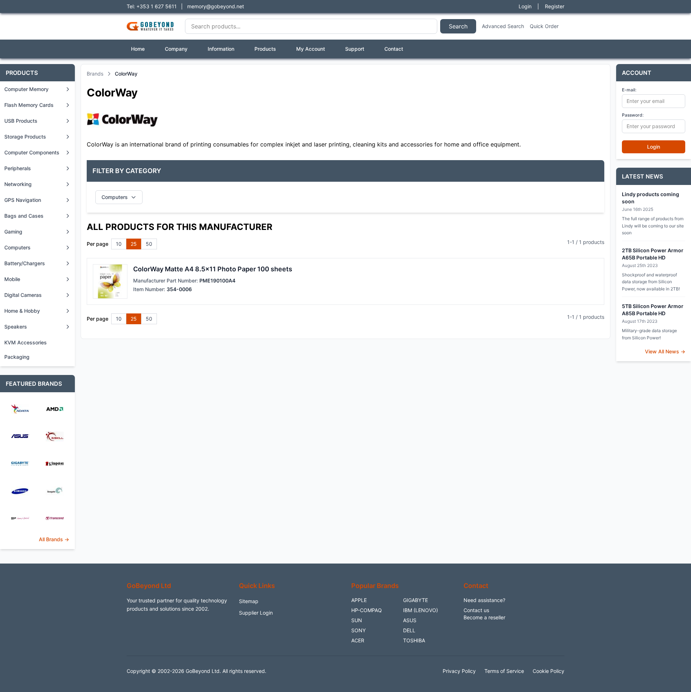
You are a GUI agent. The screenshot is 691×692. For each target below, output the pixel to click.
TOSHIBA (414, 640)
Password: (632, 115)
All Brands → (54, 539)
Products (265, 49)
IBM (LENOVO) (420, 610)
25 (134, 244)
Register (554, 6)
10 (119, 244)
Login (525, 6)
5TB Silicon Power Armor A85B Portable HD (652, 309)
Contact (393, 49)
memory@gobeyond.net (215, 6)
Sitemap (248, 601)
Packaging (17, 357)
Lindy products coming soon (650, 197)
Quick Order (544, 26)
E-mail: (629, 89)
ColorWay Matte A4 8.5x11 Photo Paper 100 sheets (212, 269)
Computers (114, 197)
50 (149, 244)
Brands (95, 74)
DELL (409, 630)
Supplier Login (256, 613)
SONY (358, 630)
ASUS (409, 620)
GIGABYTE (415, 600)
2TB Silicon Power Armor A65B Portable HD (652, 254)
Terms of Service (504, 671)
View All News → (665, 351)
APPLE (359, 600)
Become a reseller (484, 617)
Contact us (476, 610)
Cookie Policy (548, 671)
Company (176, 49)
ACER (357, 640)
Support (354, 49)
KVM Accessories (25, 342)
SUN (356, 620)
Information (221, 49)
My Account (310, 49)
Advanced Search (503, 26)
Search (458, 26)
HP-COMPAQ (366, 610)
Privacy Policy (459, 671)
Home (138, 49)
